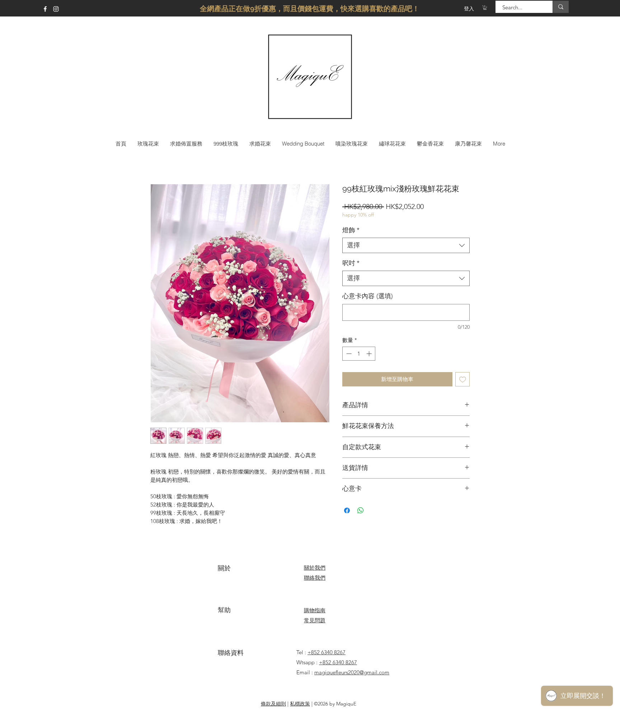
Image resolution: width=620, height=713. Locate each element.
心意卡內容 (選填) (367, 296)
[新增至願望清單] (462, 379)
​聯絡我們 (314, 577)
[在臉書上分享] (347, 510)
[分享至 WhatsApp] (360, 510)
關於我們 (314, 567)
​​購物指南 (314, 610)
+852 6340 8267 (326, 652)
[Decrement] (348, 353)
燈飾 (351, 230)
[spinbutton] (359, 353)
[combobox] (406, 245)
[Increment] (370, 353)
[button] (485, 7)
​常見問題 (314, 620)
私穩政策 (300, 703)
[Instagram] (56, 9)
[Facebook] (45, 9)
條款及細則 (273, 703)
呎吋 (351, 263)
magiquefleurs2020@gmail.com (351, 672)
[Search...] (561, 7)
